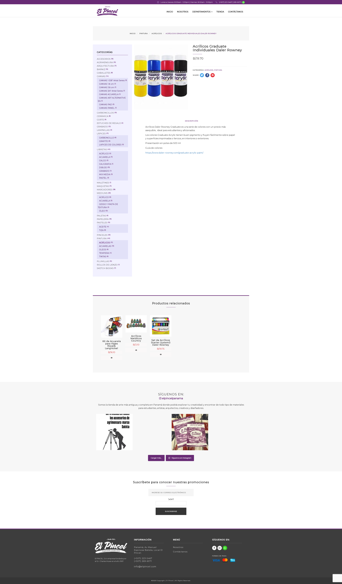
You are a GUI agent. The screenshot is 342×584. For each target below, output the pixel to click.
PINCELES (102, 235)
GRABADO (102, 126)
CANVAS (101, 76)
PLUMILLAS (103, 261)
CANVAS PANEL (106, 108)
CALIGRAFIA (105, 164)
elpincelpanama (172, 398)
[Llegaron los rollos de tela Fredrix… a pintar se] (227, 432)
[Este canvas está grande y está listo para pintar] (152, 432)
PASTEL (103, 178)
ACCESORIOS (103, 59)
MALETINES (103, 182)
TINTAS (102, 256)
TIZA (101, 230)
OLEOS (102, 249)
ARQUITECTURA (105, 66)
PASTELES (102, 222)
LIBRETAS (102, 149)
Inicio (169, 12)
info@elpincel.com (145, 566)
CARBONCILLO (106, 138)
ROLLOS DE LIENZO (107, 265)
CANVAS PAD (105, 104)
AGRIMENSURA (105, 62)
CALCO (102, 160)
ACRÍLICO (104, 153)
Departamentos (201, 12)
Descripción (191, 121)
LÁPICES (101, 133)
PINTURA (143, 33)
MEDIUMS (102, 193)
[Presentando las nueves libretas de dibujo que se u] (190, 432)
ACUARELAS (105, 246)
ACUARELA (104, 157)
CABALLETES (103, 73)
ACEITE (102, 227)
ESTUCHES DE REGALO (109, 123)
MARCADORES (104, 189)
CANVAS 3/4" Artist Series (111, 91)
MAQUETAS (103, 186)
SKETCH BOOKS (105, 268)
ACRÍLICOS (157, 33)
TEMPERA (104, 253)
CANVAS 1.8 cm (106, 84)
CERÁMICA (102, 116)
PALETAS (101, 215)
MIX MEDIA (104, 174)
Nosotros (182, 12)
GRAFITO (103, 141)
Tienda (220, 12)
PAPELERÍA (103, 219)
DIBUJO (103, 167)
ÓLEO (102, 211)
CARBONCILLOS (105, 112)
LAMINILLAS (103, 130)
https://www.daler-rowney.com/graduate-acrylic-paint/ (174, 153)
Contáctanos (235, 12)
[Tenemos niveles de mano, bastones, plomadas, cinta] (114, 432)
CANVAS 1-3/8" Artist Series (112, 80)
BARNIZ (101, 69)
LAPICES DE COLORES (110, 144)
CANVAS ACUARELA (108, 94)
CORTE (100, 119)
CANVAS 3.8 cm (106, 87)
